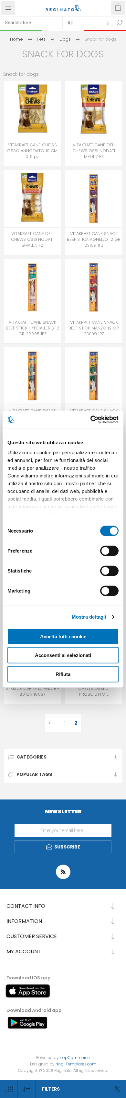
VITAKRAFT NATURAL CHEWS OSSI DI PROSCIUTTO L (93, 688)
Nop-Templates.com (76, 1064)
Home (16, 39)
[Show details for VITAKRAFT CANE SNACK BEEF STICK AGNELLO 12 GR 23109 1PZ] (93, 198)
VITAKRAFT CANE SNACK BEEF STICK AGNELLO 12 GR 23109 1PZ (94, 239)
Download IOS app (28, 978)
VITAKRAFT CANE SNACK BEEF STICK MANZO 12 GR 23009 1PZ (93, 328)
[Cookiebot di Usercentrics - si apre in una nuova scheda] (91, 420)
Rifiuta (63, 674)
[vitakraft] (32, 287)
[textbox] (31, 22)
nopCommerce (75, 1057)
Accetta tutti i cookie (63, 636)
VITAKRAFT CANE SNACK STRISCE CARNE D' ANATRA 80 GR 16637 (32, 688)
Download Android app (34, 1010)
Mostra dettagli (89, 617)
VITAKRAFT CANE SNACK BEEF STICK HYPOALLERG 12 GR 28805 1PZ (32, 328)
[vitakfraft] (32, 109)
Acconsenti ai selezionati (63, 655)
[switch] (109, 550)
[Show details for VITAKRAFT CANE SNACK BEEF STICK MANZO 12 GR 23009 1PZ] (93, 287)
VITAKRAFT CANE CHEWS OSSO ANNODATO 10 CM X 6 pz (32, 151)
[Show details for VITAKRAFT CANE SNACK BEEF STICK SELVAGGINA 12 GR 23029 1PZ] (93, 375)
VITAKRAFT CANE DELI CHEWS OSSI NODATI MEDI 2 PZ (93, 151)
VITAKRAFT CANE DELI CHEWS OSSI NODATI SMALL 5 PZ (32, 239)
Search (119, 22)
